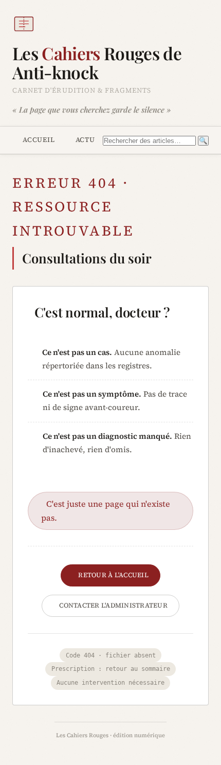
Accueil (39, 139)
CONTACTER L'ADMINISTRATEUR (113, 605)
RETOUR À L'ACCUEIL (113, 575)
